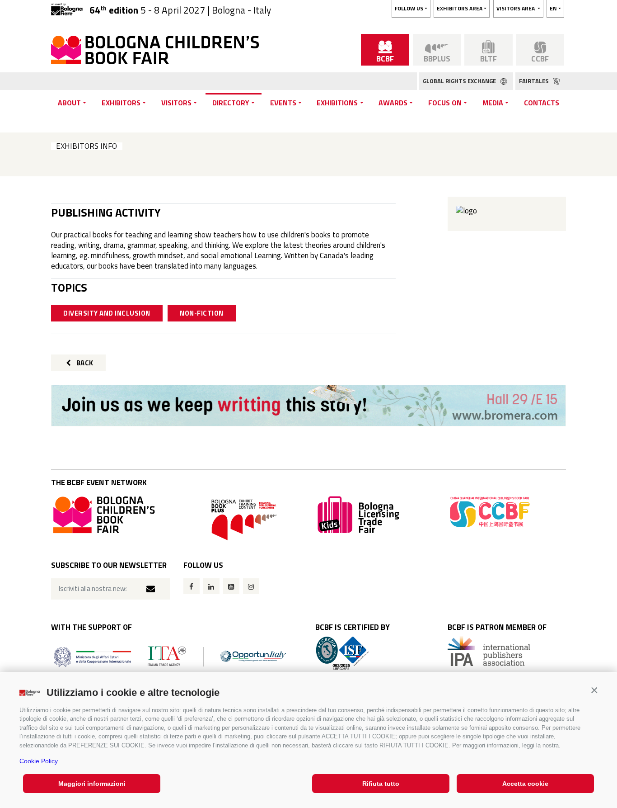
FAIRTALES (534, 80)
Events (283, 102)
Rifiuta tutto (380, 783)
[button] (594, 690)
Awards (393, 102)
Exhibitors (121, 102)
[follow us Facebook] (191, 586)
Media (492, 102)
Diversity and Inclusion (106, 313)
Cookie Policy (38, 761)
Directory (230, 102)
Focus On (445, 102)
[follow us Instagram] (251, 586)
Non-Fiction (202, 313)
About (69, 102)
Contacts (541, 102)
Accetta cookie (525, 783)
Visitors (176, 102)
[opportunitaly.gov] (170, 656)
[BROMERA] (308, 405)
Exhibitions (337, 102)
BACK (84, 363)
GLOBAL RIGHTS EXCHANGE (460, 80)
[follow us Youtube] (231, 586)
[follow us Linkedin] (211, 586)
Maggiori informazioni (92, 783)
